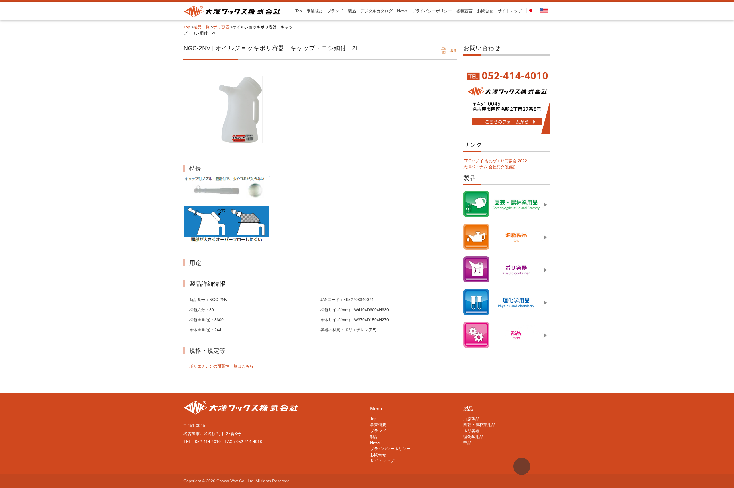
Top (298, 11)
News (402, 11)
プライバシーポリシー (432, 11)
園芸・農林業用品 (479, 424)
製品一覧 (202, 27)
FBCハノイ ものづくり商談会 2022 (495, 161)
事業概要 (315, 11)
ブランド (335, 11)
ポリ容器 (221, 27)
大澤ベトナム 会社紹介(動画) (489, 167)
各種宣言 (464, 11)
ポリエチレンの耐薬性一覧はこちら (221, 366)
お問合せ (485, 11)
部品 (467, 442)
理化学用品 (473, 436)
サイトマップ (510, 11)
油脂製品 (471, 418)
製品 (352, 11)
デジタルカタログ (376, 11)
